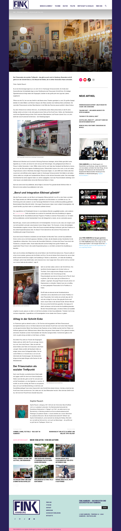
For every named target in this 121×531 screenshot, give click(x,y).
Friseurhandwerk (20, 213)
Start (14, 12)
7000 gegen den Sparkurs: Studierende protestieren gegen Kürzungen (43, 460)
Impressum (49, 510)
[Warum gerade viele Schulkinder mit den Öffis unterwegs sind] (65, 450)
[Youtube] (34, 519)
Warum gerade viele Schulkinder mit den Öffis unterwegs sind (64, 460)
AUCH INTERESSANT (20, 440)
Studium (48, 505)
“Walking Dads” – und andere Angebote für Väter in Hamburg (92, 111)
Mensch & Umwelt (46, 6)
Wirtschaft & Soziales (86, 6)
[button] (106, 6)
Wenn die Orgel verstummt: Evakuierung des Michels (92, 126)
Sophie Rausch (19, 66)
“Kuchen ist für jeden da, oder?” (88, 116)
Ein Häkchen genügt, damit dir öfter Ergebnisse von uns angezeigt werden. (93, 245)
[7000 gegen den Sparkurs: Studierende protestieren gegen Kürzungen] (44, 450)
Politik (72, 6)
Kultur (65, 6)
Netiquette (49, 515)
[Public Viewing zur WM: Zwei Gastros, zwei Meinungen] (23, 450)
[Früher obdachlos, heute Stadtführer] (65, 471)
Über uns (99, 6)
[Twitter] (29, 519)
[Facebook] (15, 519)
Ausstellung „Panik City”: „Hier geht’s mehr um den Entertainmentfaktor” (93, 121)
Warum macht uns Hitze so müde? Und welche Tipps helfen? (62, 432)
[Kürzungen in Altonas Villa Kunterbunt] (44, 471)
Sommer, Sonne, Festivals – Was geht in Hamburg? (26, 432)
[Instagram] (20, 519)
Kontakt (48, 507)
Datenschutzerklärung (53, 513)
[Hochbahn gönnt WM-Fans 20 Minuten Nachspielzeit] (23, 471)
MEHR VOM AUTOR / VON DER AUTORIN (44, 440)
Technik (57, 6)
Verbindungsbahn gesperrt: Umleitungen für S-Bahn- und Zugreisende (93, 105)
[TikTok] (24, 519)
